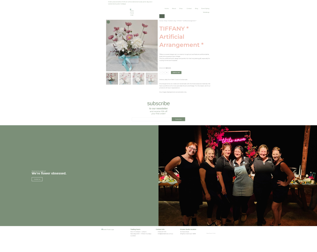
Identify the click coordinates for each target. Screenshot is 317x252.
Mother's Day (172, 20)
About (174, 8)
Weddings (206, 12)
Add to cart (176, 72)
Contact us (37, 179)
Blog (196, 8)
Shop (181, 8)
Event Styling (205, 8)
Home (167, 8)
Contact (189, 8)
